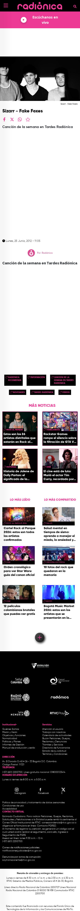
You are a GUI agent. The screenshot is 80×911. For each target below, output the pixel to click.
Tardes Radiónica (43, 392)
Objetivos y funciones (14, 735)
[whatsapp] (20, 119)
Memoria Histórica (55, 562)
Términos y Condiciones (54, 754)
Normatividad (9, 738)
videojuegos (53, 430)
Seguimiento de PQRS (14, 835)
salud (49, 523)
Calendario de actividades (56, 735)
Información (37, 377)
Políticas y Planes (11, 742)
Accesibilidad (9, 809)
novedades (19, 392)
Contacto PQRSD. (47, 826)
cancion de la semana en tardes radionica (64, 380)
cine (48, 467)
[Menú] (5, 5)
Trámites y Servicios (52, 745)
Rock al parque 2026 (16, 523)
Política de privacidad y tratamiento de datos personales (33, 803)
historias (11, 467)
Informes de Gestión (13, 745)
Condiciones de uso (13, 806)
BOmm (49, 601)
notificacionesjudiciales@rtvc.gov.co (22, 851)
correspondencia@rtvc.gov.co (58, 823)
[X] (12, 119)
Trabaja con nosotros (54, 732)
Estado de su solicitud (54, 751)
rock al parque (14, 430)
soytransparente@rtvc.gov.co (18, 860)
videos (66, 392)
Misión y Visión (9, 732)
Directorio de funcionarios (56, 748)
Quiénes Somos (10, 729)
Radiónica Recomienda (14, 378)
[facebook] (4, 119)
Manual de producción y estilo (18, 748)
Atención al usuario (52, 729)
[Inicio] (39, 4)
